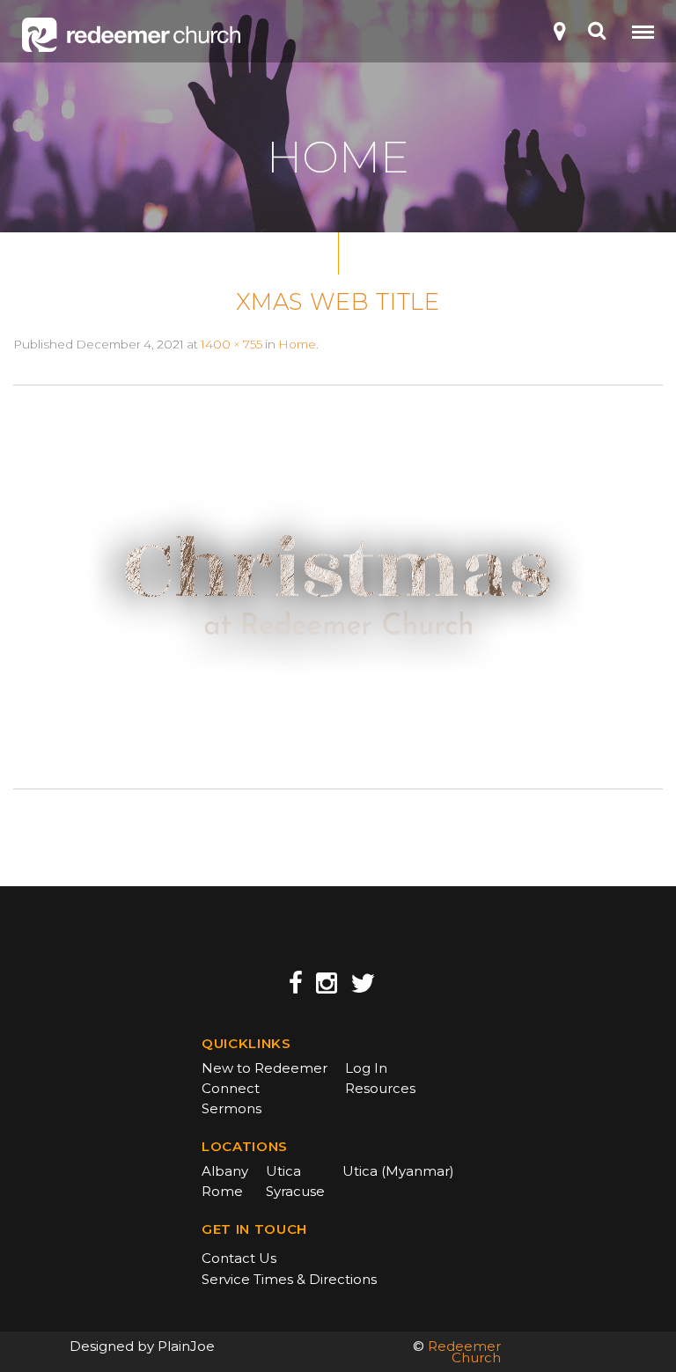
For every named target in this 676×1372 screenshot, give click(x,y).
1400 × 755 (231, 344)
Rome (222, 1191)
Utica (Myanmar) (398, 1171)
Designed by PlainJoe (142, 1346)
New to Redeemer (264, 1068)
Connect (231, 1088)
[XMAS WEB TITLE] (338, 586)
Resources (380, 1088)
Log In (366, 1068)
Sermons (231, 1108)
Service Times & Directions (289, 1279)
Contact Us (239, 1258)
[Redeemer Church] (131, 35)
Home (297, 344)
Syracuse (295, 1191)
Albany (225, 1171)
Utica (283, 1171)
